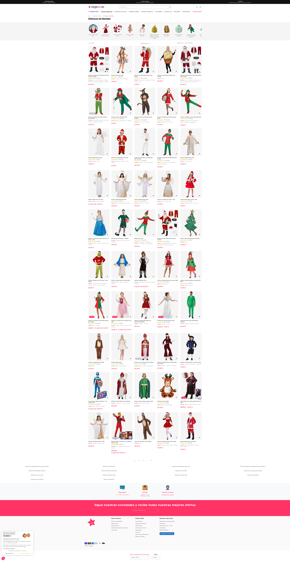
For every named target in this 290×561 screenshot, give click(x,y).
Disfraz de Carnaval (181, 470)
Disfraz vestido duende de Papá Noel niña (190, 281)
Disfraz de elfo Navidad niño (119, 117)
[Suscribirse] (157, 510)
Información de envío (140, 527)
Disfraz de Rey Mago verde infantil (143, 401)
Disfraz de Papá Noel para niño (119, 157)
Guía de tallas (138, 521)
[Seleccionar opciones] (107, 71)
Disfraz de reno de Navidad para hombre (143, 118)
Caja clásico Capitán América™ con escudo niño (97, 402)
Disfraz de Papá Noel (181, 475)
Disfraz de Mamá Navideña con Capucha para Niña (142, 321)
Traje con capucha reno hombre (142, 441)
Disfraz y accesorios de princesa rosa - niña (121, 321)
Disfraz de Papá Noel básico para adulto (143, 76)
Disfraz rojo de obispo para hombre (144, 362)
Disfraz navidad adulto (118, 35)
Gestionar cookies (140, 536)
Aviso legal (114, 530)
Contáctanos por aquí (168, 494)
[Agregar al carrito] (176, 71)
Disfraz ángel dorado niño (141, 199)
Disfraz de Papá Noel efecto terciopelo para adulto (190, 76)
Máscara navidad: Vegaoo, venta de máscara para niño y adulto (154, 36)
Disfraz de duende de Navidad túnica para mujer (98, 321)
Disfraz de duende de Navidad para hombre (167, 158)
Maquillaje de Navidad (166, 35)
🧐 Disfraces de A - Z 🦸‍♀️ (166, 525)
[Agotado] (107, 113)
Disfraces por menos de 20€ (167, 521)
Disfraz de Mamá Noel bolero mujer (166, 441)
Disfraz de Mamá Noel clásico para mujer (166, 118)
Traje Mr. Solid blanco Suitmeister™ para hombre (143, 158)
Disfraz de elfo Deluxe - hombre (120, 238)
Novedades (162, 527)
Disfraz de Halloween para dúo (181, 466)
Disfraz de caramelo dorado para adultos (166, 76)
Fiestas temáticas (164, 530)
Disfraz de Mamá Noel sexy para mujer (167, 280)
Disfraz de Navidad (253, 475)
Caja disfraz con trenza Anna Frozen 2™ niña (191, 402)
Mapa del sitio (114, 523)
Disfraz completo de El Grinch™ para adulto (98, 281)
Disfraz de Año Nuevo (37, 479)
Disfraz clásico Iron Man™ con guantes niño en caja (121, 442)
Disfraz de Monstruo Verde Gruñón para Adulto (97, 118)
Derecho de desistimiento (142, 534)
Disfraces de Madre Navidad (105, 35)
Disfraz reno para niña (117, 75)
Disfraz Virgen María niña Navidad (120, 280)
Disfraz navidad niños (130, 35)
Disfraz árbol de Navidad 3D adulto (190, 238)
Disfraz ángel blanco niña (95, 157)
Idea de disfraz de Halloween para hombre (252, 466)
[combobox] (145, 7)
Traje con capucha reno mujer (96, 362)
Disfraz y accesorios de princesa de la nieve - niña (98, 239)
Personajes (162, 523)
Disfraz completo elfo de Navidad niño (190, 117)
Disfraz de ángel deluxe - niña (96, 441)
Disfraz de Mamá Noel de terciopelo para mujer (167, 363)
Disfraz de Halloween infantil (37, 470)
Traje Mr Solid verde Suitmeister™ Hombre (189, 321)
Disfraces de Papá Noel (93, 35)
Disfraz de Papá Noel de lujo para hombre (166, 239)
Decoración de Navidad (179, 35)
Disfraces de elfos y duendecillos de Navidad (191, 36)
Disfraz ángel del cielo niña (95, 199)
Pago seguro (138, 530)
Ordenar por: (180, 43)
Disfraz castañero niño (140, 280)
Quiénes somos (115, 525)
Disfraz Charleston (109, 479)
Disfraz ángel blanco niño (187, 157)
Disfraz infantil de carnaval (109, 470)
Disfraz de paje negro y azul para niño (190, 362)
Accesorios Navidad (142, 35)
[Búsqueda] (169, 7)
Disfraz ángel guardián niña (118, 199)
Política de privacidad (116, 521)
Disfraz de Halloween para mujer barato (37, 466)
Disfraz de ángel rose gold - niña (166, 199)
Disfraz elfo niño (138, 238)
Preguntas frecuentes (141, 523)
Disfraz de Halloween (109, 466)
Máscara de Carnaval (37, 475)
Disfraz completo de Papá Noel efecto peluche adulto (98, 76)
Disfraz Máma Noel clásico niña (188, 199)
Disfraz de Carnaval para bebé (253, 470)
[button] (93, 11)
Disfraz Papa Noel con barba (188, 441)
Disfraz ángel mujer (116, 362)
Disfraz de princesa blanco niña (165, 320)
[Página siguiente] (155, 460)
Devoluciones (138, 525)
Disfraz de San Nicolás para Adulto (120, 401)
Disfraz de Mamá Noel (109, 475)
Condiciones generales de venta (119, 527)
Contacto (137, 532)
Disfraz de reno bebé (163, 401)
